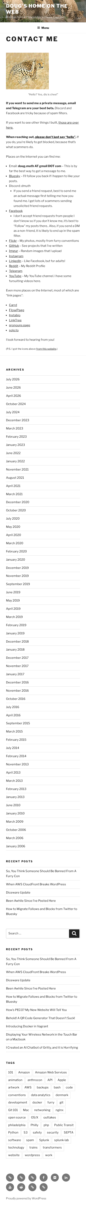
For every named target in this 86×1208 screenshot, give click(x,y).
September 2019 (18, 584)
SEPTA (68, 1132)
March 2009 (14, 821)
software (14, 1140)
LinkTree (15, 320)
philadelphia (16, 1125)
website (14, 1155)
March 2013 (14, 781)
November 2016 (17, 690)
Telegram (15, 271)
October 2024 (16, 404)
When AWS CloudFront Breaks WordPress (36, 884)
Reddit (13, 266)
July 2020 (13, 518)
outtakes (49, 1117)
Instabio (14, 315)
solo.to (14, 330)
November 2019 (17, 576)
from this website (46, 348)
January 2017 (15, 674)
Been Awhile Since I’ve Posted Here (31, 901)
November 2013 (17, 764)
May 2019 (13, 600)
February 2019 (16, 625)
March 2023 (14, 428)
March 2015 (14, 731)
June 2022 (13, 453)
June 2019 (13, 592)
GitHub (14, 246)
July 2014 (12, 748)
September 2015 (18, 723)
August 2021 (15, 478)
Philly (34, 1125)
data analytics (40, 1095)
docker (37, 1102)
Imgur (13, 251)
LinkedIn (15, 261)
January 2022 (15, 461)
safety (37, 1132)
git (61, 1102)
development (17, 1102)
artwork (13, 1087)
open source (17, 1117)
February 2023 (16, 436)
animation (15, 1080)
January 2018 (15, 649)
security (53, 1132)
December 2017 (17, 658)
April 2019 (13, 609)
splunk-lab (61, 1140)
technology (16, 1147)
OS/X (34, 1117)
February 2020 (16, 551)
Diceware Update (18, 892)
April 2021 (13, 486)
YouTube (15, 276)
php (46, 1125)
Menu (45, 27)
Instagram (16, 256)
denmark (62, 1095)
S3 (26, 1132)
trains (33, 1147)
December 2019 (17, 568)
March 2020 (14, 543)
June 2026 (13, 387)
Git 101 (13, 1110)
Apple (62, 1080)
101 (10, 1072)
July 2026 (13, 379)
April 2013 (13, 772)
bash (57, 1087)
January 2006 (15, 846)
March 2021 (14, 494)
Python (13, 1132)
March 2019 (14, 617)
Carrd (13, 305)
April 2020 (13, 535)
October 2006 (16, 830)
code (69, 1087)
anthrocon (35, 1080)
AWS (28, 1087)
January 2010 (15, 813)
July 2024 (13, 412)
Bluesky (14, 176)
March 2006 (14, 838)
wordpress (32, 1155)
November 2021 (17, 469)
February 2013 (16, 789)
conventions (17, 1095)
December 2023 (17, 420)
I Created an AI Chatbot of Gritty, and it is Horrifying (42, 1047)
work (48, 1155)
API (49, 1080)
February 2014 (16, 756)
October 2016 (15, 699)
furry (50, 1102)
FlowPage (16, 310)
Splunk (44, 1140)
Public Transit (64, 1125)
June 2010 (13, 805)
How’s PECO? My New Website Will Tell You (36, 1010)
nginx (59, 1110)
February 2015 (16, 740)
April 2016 (13, 715)
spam (30, 1140)
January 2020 (15, 559)
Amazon (24, 1072)
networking (42, 1110)
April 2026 (13, 396)
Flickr (13, 241)
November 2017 (17, 666)
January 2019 (15, 633)
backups (43, 1087)
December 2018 (17, 641)
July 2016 (12, 707)
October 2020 (16, 510)
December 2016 (17, 682)
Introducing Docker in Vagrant (27, 1026)
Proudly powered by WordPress (26, 1198)
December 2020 (17, 502)
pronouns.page (19, 325)
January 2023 (15, 445)
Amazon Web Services (51, 1072)
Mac (26, 1110)
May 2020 (13, 527)
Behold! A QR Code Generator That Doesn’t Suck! (40, 1018)
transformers (52, 1147)
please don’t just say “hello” (55, 137)
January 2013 (15, 797)
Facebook (16, 211)
